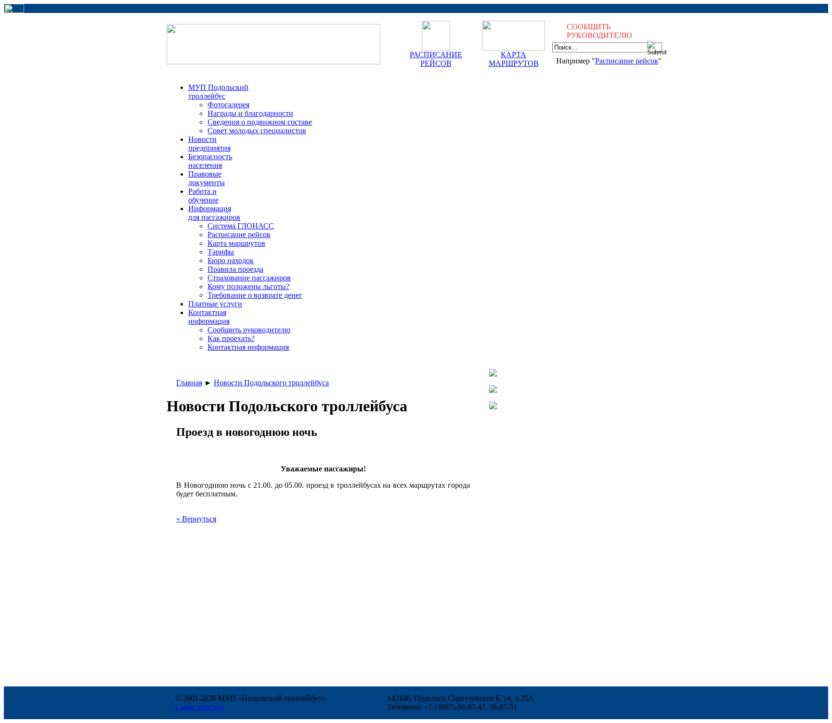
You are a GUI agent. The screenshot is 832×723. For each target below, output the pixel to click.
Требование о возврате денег (255, 295)
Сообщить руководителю (249, 330)
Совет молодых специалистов (257, 131)
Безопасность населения (210, 160)
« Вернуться (196, 519)
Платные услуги (215, 304)
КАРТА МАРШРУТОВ (514, 59)
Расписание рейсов (626, 61)
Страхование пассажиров (249, 278)
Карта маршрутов (236, 243)
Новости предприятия (209, 143)
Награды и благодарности (250, 113)
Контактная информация (248, 347)
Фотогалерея (228, 105)
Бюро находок (231, 260)
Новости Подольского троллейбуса (271, 383)
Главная (189, 383)
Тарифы (221, 252)
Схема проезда (199, 707)
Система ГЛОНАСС (241, 226)
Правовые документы (206, 178)
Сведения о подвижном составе (260, 122)
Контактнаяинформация (209, 316)
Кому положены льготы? (248, 286)
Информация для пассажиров (214, 212)
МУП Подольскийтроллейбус (218, 91)
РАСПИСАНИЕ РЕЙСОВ (436, 59)
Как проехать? (231, 338)
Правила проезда (235, 269)
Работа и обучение (203, 195)
